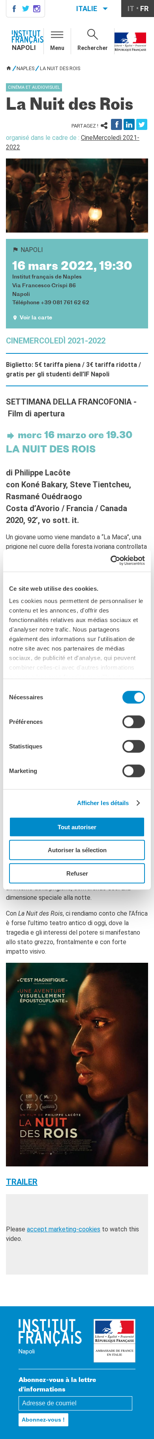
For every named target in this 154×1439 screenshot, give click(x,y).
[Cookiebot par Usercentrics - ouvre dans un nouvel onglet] (111, 560)
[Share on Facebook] (116, 124)
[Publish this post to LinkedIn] (129, 124)
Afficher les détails (103, 803)
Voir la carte (36, 318)
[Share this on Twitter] (141, 124)
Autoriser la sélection (77, 850)
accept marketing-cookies (63, 1229)
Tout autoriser (77, 826)
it (131, 8)
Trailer (22, 1182)
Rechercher (92, 48)
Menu (57, 48)
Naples (25, 68)
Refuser (77, 873)
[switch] (133, 721)
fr (144, 8)
